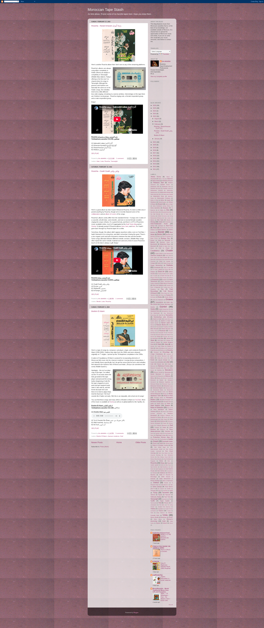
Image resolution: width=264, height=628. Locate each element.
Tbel (159, 503)
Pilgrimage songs (161, 435)
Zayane (158, 523)
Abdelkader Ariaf (166, 186)
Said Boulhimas (164, 467)
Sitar (171, 484)
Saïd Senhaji (161, 471)
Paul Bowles (168, 433)
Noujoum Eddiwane (165, 415)
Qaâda (170, 439)
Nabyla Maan (160, 403)
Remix (161, 461)
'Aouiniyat (153, 178)
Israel (171, 336)
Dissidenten (157, 267)
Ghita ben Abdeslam (158, 299)
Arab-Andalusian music (159, 223)
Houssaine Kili (161, 332)
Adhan (162, 200)
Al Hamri (166, 214)
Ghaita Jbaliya (169, 297)
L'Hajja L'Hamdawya (157, 354)
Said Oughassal (160, 469)
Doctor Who (168, 269)
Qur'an (155, 443)
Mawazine (160, 376)
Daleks (159, 263)
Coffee (160, 261)
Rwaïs (169, 463)
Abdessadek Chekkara (163, 198)
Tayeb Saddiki (165, 501)
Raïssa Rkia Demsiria (156, 459)
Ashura (153, 225)
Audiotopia (160, 225)
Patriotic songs (159, 433)
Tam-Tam (167, 497)
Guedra (153, 307)
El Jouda (155, 275)
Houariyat (162, 330)
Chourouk (153, 261)
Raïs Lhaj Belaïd (163, 453)
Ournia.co (162, 429)
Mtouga (165, 393)
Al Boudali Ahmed (165, 212)
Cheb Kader (154, 257)
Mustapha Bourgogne (165, 399)
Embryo (171, 277)
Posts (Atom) (104, 446)
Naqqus (167, 405)
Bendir (99, 301)
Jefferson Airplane (155, 342)
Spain (159, 490)
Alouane (169, 220)
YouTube (138, 400)
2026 (155, 105)
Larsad (165, 358)
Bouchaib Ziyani (165, 242)
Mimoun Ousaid (167, 378)
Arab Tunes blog (131, 224)
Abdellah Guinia (167, 188)
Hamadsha (169, 315)
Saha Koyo (168, 465)
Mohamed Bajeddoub (164, 382)
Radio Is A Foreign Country (160, 445)
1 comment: (120, 158)
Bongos (152, 240)
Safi (162, 465)
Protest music (154, 439)
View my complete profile (159, 76)
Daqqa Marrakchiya (157, 265)
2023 (155, 113)
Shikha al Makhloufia (167, 480)
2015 (155, 158)
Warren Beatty (155, 517)
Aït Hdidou (160, 210)
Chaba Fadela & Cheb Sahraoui (163, 253)
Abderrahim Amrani (165, 192)
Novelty (166, 417)
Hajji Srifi (161, 315)
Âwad (155, 227)
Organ (164, 423)
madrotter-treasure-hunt (161, 533)
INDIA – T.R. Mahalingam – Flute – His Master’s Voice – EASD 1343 (166, 597)
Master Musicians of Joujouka (160, 374)
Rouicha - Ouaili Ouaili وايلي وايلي (105, 171)
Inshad (158, 336)
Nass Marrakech (159, 409)
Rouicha (107, 161)
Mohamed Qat (169, 388)
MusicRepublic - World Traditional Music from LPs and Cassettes (161, 590)
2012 (155, 166)
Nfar (159, 411)
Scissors (154, 473)
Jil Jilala (158, 344)
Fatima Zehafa (154, 283)
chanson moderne (113, 436)
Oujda (164, 427)
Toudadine (160, 508)
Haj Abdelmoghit (155, 313)
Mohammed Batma (158, 389)
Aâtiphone (170, 178)
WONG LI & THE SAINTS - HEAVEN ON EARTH (166, 537)
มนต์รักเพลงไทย (158, 575)
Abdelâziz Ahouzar (167, 180)
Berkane (168, 234)
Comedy (168, 261)
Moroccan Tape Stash (105, 9)
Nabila (152, 403)
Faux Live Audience (158, 285)
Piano (152, 435)
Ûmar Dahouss (160, 512)
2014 (155, 161)
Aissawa (165, 208)
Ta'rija (155, 492)
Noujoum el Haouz (156, 417)
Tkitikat (153, 509)
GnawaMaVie (159, 302)
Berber (159, 234)
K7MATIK (156, 561)
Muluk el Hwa (168, 395)
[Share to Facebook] (134, 158)
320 (92, 153)
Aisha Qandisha (155, 208)
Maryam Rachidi (158, 372)
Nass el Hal (170, 407)
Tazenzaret (153, 503)
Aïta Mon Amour (155, 212)
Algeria (152, 220)
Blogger (135, 612)
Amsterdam (168, 222)
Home (119, 442)
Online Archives (160, 421)
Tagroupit (167, 494)
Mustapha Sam (167, 401)
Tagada (160, 494)
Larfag (158, 358)
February (157, 124)
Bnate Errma (154, 238)
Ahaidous (153, 202)
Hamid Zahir (165, 323)
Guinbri (163, 306)
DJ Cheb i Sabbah (157, 269)
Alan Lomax (167, 218)
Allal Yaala (160, 220)
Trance (161, 510)
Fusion (162, 295)
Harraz (152, 324)
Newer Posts (97, 442)
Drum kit (161, 271)
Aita (167, 210)
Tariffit (153, 501)
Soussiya (153, 490)
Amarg (153, 222)
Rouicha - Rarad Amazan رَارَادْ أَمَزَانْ (106, 26)
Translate (166, 54)
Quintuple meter (167, 441)
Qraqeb (155, 441)
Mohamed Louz (168, 386)
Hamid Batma (154, 320)
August (156, 118)
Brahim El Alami (97, 311)
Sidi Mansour (164, 484)
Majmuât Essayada (156, 368)
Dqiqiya (153, 271)
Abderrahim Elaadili (168, 194)
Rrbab (163, 463)
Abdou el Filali (154, 200)
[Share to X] (132, 158)
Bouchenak (154, 244)
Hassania (158, 326)
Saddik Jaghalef (155, 465)
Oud (121, 436)
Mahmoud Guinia (164, 366)
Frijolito (157, 295)
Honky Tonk (154, 330)
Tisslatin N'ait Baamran (164, 506)
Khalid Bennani (154, 350)
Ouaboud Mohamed (161, 425)
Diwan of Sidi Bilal (168, 267)
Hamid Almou (167, 319)
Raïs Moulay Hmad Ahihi (164, 457)
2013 (155, 164)
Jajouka (168, 338)
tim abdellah (166, 61)
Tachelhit (165, 492)
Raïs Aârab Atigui (160, 447)
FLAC (97, 153)
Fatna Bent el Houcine (166, 283)
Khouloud (156, 352)
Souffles (169, 488)
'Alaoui (168, 176)
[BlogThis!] (130, 158)
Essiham (164, 279)
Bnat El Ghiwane (166, 236)
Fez (162, 289)
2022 (155, 116)
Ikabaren (169, 334)
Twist (152, 512)
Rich (169, 461)
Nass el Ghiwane (157, 407)
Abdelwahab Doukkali (157, 190)
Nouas (164, 411)
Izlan (98, 161)
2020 (155, 145)
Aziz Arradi (162, 227)
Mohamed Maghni (158, 388)
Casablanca (155, 251)
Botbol (159, 240)
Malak (165, 368)
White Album (158, 519)
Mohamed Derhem (156, 386)
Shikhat (156, 482)
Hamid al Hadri (157, 319)
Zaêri (164, 521)
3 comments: (120, 433)
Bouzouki (153, 246)
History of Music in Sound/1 (165, 550)
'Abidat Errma (156, 176)
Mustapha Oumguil (156, 401)
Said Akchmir (154, 467)
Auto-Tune (169, 225)
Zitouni (171, 523)
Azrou (169, 227)
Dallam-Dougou (167, 263)
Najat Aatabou (155, 405)
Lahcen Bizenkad (162, 356)
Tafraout (153, 494)
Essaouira (155, 279)
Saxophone (170, 470)
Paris (152, 433)
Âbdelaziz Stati (158, 182)
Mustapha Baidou (158, 397)
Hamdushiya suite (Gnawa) (163, 317)
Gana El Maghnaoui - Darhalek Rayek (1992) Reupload (165, 565)
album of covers (110, 214)
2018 (155, 150)
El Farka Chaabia (161, 273)
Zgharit (165, 523)
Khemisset (162, 350)
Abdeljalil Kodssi (165, 184)
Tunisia (169, 510)
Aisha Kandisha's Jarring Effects (161, 206)
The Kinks (162, 504)
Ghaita (159, 297)
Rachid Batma (169, 443)
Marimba (159, 370)
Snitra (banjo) (157, 486)
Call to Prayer (164, 248)
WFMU (171, 517)
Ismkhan (165, 336)
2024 (155, 111)
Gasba (168, 295)
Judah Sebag (160, 346)
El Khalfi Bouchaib (164, 275)
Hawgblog (165, 326)
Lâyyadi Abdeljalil (162, 360)
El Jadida (170, 273)
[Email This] (128, 158)
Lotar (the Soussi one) (157, 364)
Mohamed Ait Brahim (157, 380)
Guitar (153, 309)
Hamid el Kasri (165, 321)
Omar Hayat (163, 419)
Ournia (93, 226)
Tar (170, 499)
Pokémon (170, 435)
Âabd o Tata (161, 178)
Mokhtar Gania (161, 391)
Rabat (161, 443)
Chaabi (169, 250)
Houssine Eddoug (160, 334)
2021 (155, 142)
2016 (155, 155)
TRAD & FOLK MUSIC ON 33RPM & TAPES (161, 547)
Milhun (152, 378)
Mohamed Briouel (155, 384)
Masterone (153, 376)
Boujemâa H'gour (165, 244)
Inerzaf (152, 336)
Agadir (169, 200)
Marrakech (169, 370)
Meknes (167, 376)
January (157, 138)
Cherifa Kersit (167, 259)
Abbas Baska (156, 180)
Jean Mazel (160, 340)
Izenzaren (155, 338)
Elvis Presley (163, 277)
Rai (172, 445)
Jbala (152, 340)
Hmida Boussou (166, 328)
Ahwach (160, 204)
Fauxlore (168, 285)
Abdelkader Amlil (155, 186)
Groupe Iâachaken (165, 304)
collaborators (95, 214)
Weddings (164, 517)
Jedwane (168, 340)
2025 (155, 108)
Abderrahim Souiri (158, 196)
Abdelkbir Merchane (156, 188)
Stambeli (165, 490)
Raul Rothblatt (167, 459)
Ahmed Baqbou (162, 202)
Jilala (166, 344)
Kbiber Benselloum (160, 348)
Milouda (159, 378)
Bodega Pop (165, 238)
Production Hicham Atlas (161, 437)
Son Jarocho (160, 488)
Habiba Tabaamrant (164, 309)
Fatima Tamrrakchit (165, 281)
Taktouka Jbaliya (156, 497)
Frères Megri (164, 293)
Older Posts (141, 442)
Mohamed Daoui (166, 384)
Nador (168, 403)
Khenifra (170, 350)
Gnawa (169, 299)
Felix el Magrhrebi (155, 287)
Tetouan (166, 503)
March (156, 121)
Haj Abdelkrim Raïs (166, 311)
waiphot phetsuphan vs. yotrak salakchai (165, 578)
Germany (153, 297)
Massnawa (168, 372)
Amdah (161, 222)
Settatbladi (162, 473)
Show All (171, 604)
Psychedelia (163, 439)
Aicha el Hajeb (169, 204)
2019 (155, 147)
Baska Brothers (161, 229)
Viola (165, 515)
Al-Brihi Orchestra (162, 216)
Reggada (153, 461)
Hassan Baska (161, 325)
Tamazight (114, 161)
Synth (171, 490)
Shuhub (166, 482)
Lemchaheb (160, 362)
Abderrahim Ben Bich (156, 194)
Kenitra (169, 348)
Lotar (102, 161)
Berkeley (153, 236)
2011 (154, 169)
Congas (153, 263)
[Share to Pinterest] (136, 158)
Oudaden (156, 427)
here (123, 226)
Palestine (167, 431)
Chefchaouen (158, 259)
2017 (155, 153)
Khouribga (166, 352)
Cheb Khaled (163, 257)
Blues (158, 236)
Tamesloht (164, 499)
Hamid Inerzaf (154, 322)
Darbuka (169, 265)
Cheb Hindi (168, 255)
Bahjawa (153, 229)
